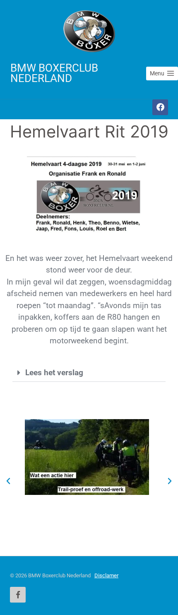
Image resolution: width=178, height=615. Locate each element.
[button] (89, 373)
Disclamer (106, 575)
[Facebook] (160, 107)
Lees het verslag (54, 372)
